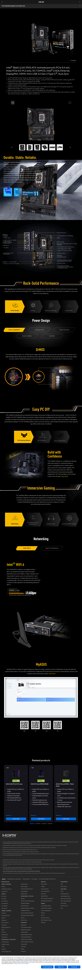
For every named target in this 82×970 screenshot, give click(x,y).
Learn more (52, 673)
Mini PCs (4, 932)
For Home (4, 896)
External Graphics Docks (27, 889)
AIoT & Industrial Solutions (27, 913)
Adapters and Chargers (26, 939)
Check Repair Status (46, 905)
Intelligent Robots (25, 910)
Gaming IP (23, 951)
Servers (23, 917)
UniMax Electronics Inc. (46, 901)
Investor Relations (45, 891)
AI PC (62, 891)
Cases (3, 946)
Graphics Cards (5, 944)
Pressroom (43, 893)
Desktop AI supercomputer (27, 915)
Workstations (5, 934)
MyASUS (43, 922)
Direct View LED (5, 915)
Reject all (60, 967)
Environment (64, 886)
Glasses (3, 918)
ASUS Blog (63, 903)
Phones (3, 886)
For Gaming (4, 906)
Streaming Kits (24, 932)
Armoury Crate (64, 905)
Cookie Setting (47, 967)
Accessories (4, 891)
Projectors (4, 920)
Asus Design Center (65, 896)
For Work (4, 898)
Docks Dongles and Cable (27, 941)
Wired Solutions (25, 905)
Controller (23, 946)
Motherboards (5, 942)
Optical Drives (24, 884)
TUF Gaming (34, 879)
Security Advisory (45, 917)
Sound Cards (24, 893)
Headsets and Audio (26, 929)
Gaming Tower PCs (6, 927)
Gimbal (22, 949)
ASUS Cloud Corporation (47, 898)
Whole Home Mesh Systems (27, 901)
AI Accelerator (24, 891)
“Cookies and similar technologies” (21, 963)
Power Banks (24, 944)
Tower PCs (4, 925)
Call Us (42, 915)
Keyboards (23, 925)
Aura (62, 908)
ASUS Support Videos (46, 920)
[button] (2, 2)
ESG (62, 884)
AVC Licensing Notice (66, 901)
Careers (43, 886)
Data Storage (24, 886)
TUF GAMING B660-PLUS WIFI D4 (13, 6)
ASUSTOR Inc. (44, 896)
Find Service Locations (46, 908)
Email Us (43, 913)
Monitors (4, 913)
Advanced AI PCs (65, 893)
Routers (23, 898)
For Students (5, 903)
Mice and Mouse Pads (26, 927)
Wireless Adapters (25, 903)
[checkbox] (72, 60)
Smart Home (24, 920)
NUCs (3, 930)
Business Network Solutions (27, 908)
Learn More (64, 476)
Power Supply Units (6, 951)
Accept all (74, 967)
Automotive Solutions (66, 898)
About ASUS (44, 884)
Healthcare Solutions (7, 889)
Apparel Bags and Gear (26, 934)
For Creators (5, 901)
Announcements (45, 889)
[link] (41, 2)
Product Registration (46, 910)
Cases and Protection (26, 937)
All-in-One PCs (5, 922)
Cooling (3, 949)
